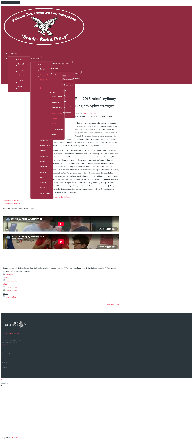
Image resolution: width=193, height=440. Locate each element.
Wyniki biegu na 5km (11, 200)
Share (5, 284)
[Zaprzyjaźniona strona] (61, 324)
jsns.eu (18, 437)
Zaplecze (5, 344)
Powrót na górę (111, 304)
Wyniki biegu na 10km (11, 203)
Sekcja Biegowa (90, 113)
